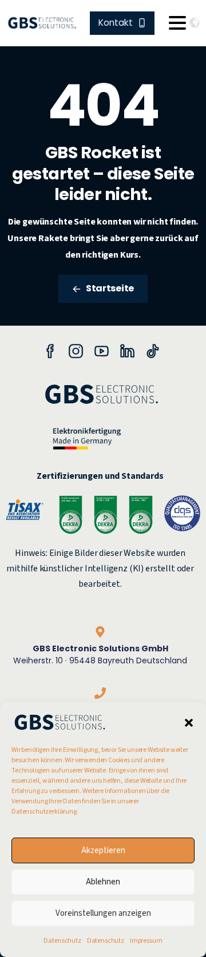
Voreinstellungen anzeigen (103, 913)
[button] (189, 722)
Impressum (146, 941)
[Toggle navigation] (177, 23)
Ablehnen (103, 882)
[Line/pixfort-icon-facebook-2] (50, 350)
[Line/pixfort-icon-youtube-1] (101, 350)
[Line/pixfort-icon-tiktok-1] (153, 350)
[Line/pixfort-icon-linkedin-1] (127, 350)
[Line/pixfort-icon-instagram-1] (76, 350)
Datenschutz (62, 941)
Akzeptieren (103, 850)
